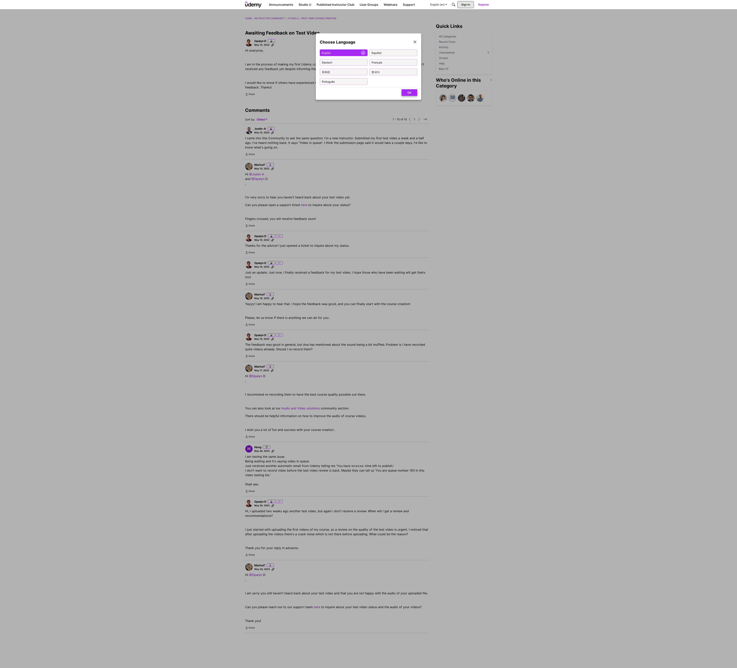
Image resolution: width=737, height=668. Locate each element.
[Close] (415, 42)
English (326, 52)
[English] (253, 5)
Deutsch (327, 62)
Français (377, 62)
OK (409, 92)
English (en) (437, 4)
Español (376, 52)
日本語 (326, 71)
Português (328, 81)
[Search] (453, 4)
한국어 (376, 71)
